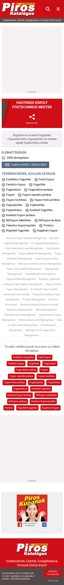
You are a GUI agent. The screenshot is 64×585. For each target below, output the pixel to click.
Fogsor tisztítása (46, 376)
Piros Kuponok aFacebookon (30, 525)
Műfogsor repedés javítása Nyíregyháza (39, 263)
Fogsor (44, 370)
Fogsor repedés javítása (21, 376)
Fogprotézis (50, 363)
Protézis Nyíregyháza (34, 299)
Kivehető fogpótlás (41, 388)
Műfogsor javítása (17, 401)
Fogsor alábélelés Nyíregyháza (35, 253)
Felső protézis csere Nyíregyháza (36, 320)
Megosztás (32, 123)
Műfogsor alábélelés (46, 395)
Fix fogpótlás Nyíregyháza (45, 243)
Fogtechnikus (20, 388)
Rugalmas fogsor (50, 408)
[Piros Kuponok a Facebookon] (32, 508)
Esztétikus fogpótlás (23, 357)
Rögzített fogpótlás (27, 408)
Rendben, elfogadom (53, 572)
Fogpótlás (34, 363)
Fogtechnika (54, 382)
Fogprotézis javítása (26, 370)
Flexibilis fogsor (16, 363)
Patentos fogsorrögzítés (43, 401)
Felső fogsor (44, 357)
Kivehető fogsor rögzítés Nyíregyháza (26, 238)
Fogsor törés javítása (14, 382)
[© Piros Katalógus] (32, 549)
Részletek (53, 581)
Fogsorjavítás (36, 382)
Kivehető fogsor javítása (19, 395)
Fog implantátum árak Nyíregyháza (24, 248)
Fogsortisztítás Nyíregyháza (21, 279)
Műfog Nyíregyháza (46, 309)
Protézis (9, 408)
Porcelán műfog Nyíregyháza (20, 314)
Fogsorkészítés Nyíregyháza (40, 274)
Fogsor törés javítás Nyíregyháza (23, 268)
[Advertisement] (32, 58)
